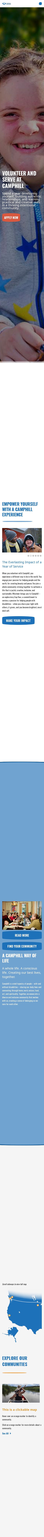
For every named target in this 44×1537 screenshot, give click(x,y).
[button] (40, 3)
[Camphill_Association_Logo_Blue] (6, 3)
